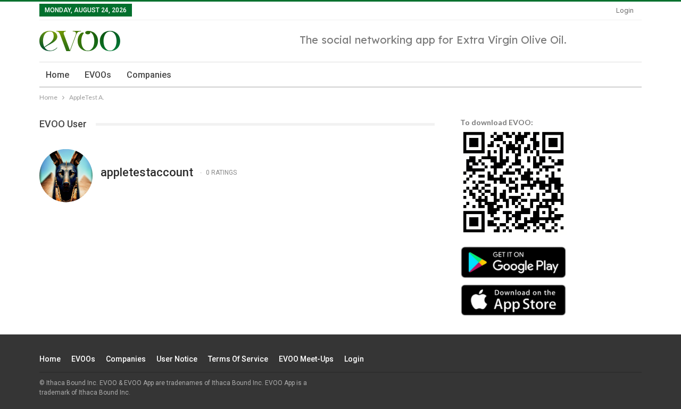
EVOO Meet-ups (306, 359)
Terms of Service (238, 359)
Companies (149, 75)
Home (57, 75)
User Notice (176, 359)
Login (625, 10)
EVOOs (98, 75)
